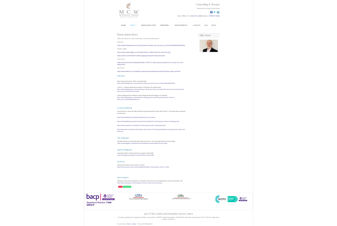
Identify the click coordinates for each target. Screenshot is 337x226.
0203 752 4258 (196, 16)
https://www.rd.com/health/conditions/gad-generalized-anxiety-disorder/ (141, 56)
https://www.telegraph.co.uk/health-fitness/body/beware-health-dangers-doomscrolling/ (142, 143)
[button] (133, 25)
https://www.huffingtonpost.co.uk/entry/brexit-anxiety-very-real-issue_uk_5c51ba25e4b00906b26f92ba (151, 45)
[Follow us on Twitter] (214, 12)
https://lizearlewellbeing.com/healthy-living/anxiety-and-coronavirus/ (136, 117)
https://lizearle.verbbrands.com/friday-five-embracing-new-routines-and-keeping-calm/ (141, 125)
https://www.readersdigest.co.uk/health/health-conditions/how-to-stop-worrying (143, 52)
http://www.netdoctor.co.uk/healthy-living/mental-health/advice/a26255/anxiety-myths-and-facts (149, 71)
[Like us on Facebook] (211, 12)
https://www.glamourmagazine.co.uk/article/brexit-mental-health (136, 155)
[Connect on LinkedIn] (218, 12)
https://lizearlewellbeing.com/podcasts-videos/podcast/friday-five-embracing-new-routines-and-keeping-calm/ (148, 121)
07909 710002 (214, 16)
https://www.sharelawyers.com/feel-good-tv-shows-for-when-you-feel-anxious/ (139, 183)
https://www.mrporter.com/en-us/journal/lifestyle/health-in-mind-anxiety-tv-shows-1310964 (143, 167)
